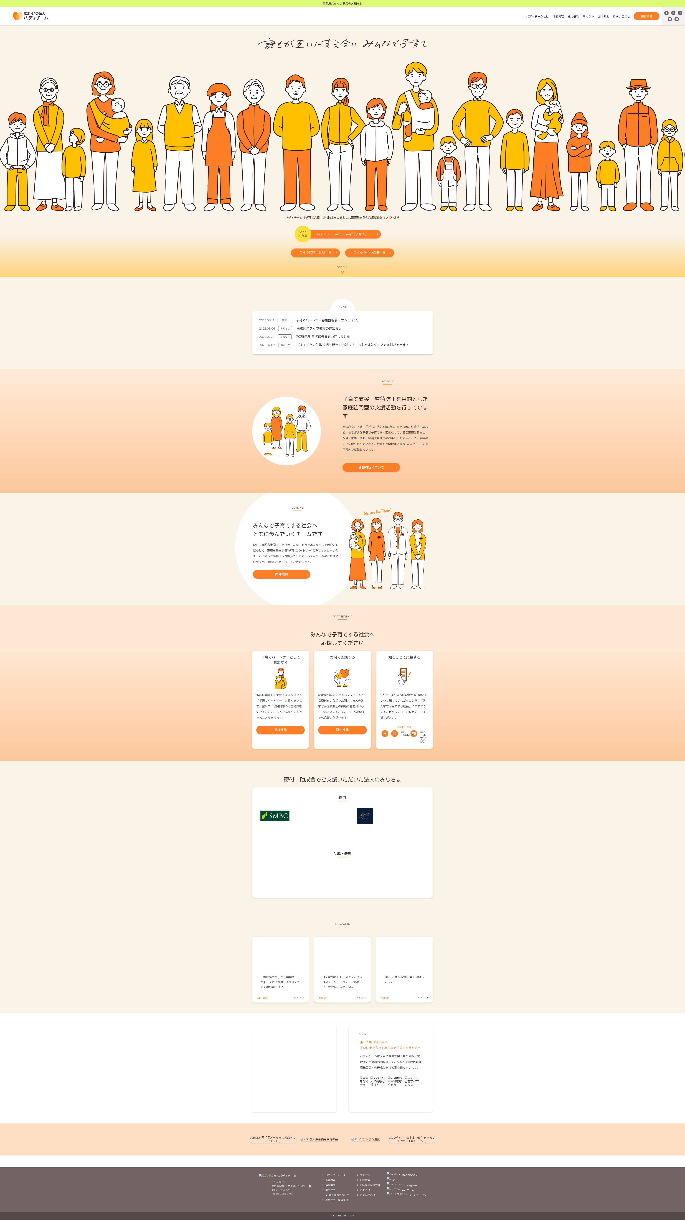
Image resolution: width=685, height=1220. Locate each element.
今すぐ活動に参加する (315, 252)
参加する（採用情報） (337, 1200)
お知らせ (365, 1190)
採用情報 (573, 16)
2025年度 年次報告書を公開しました (323, 336)
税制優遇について (339, 1195)
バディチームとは (537, 16)
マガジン (588, 16)
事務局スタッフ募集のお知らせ (342, 3)
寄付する (646, 16)
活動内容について (371, 467)
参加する (280, 729)
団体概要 (603, 16)
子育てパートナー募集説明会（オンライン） (328, 320)
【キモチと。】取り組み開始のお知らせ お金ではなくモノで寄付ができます (353, 345)
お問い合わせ (621, 16)
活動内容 (558, 16)
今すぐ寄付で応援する (370, 252)
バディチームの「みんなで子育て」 (342, 234)
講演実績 (330, 1185)
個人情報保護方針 (370, 1185)
